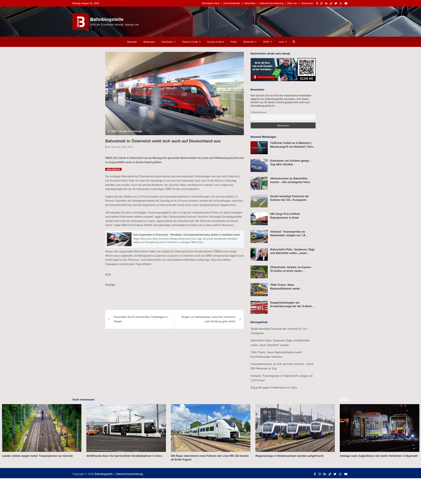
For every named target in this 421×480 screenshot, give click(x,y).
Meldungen (149, 41)
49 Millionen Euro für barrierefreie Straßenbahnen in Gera (124, 455)
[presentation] (341, 399)
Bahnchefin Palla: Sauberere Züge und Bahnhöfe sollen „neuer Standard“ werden (292, 253)
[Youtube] (346, 3)
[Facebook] (317, 3)
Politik (234, 41)
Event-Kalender (231, 3)
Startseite (132, 41)
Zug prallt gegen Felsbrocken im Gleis (273, 387)
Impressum (307, 3)
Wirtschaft (248, 41)
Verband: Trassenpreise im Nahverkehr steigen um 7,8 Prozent (287, 235)
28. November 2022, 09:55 (120, 147)
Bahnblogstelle (107, 19)
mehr (281, 41)
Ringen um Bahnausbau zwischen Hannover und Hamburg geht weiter (208, 319)
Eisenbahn (167, 41)
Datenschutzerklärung (271, 3)
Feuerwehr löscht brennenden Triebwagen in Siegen (141, 319)
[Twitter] (335, 3)
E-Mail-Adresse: (258, 112)
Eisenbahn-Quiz (211, 3)
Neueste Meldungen (263, 136)
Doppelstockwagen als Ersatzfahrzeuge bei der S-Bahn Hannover (291, 306)
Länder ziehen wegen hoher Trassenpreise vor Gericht (37, 455)
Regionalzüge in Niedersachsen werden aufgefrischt (289, 455)
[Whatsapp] (340, 3)
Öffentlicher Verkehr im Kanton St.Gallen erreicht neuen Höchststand (290, 271)
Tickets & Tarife (190, 41)
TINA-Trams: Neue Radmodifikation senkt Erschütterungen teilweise (287, 288)
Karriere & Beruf (215, 41)
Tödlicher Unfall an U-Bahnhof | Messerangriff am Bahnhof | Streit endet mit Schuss (292, 146)
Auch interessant (83, 399)
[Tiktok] (331, 3)
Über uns (292, 3)
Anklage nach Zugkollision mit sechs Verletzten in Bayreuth (379, 455)
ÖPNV (266, 41)
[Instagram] (321, 3)
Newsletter (250, 3)
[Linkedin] (326, 3)
